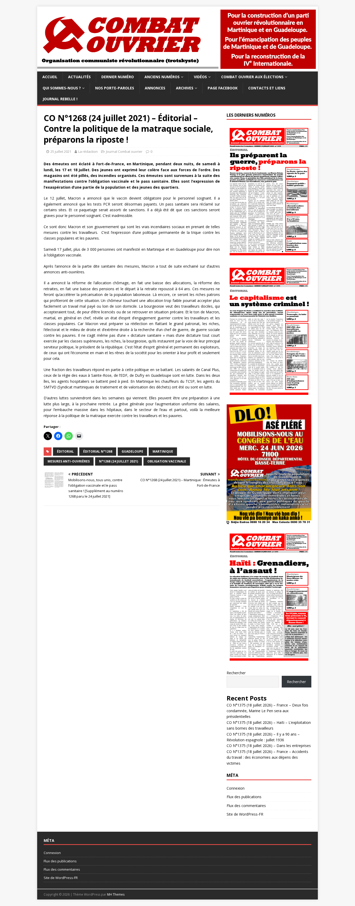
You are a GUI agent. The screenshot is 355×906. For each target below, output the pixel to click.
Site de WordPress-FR (245, 814)
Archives (184, 87)
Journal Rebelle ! (60, 98)
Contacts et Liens (266, 87)
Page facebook (223, 87)
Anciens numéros (162, 76)
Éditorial (65, 451)
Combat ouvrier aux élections (252, 76)
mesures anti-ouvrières (69, 461)
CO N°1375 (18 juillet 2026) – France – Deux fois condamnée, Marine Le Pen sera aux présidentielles (267, 711)
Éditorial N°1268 (97, 451)
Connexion (236, 788)
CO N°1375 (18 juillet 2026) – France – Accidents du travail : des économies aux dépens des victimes (267, 757)
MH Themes (115, 894)
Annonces (155, 87)
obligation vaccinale (166, 461)
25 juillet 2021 (60, 151)
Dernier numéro (117, 76)
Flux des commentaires (246, 805)
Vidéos (200, 76)
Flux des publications (244, 796)
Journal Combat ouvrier (124, 151)
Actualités (79, 76)
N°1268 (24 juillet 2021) (118, 461)
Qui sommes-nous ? (62, 87)
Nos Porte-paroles (114, 87)
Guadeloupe (132, 451)
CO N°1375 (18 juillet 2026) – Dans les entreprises (269, 745)
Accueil (49, 76)
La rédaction (88, 151)
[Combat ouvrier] (177, 68)
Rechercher (236, 672)
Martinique (163, 451)
